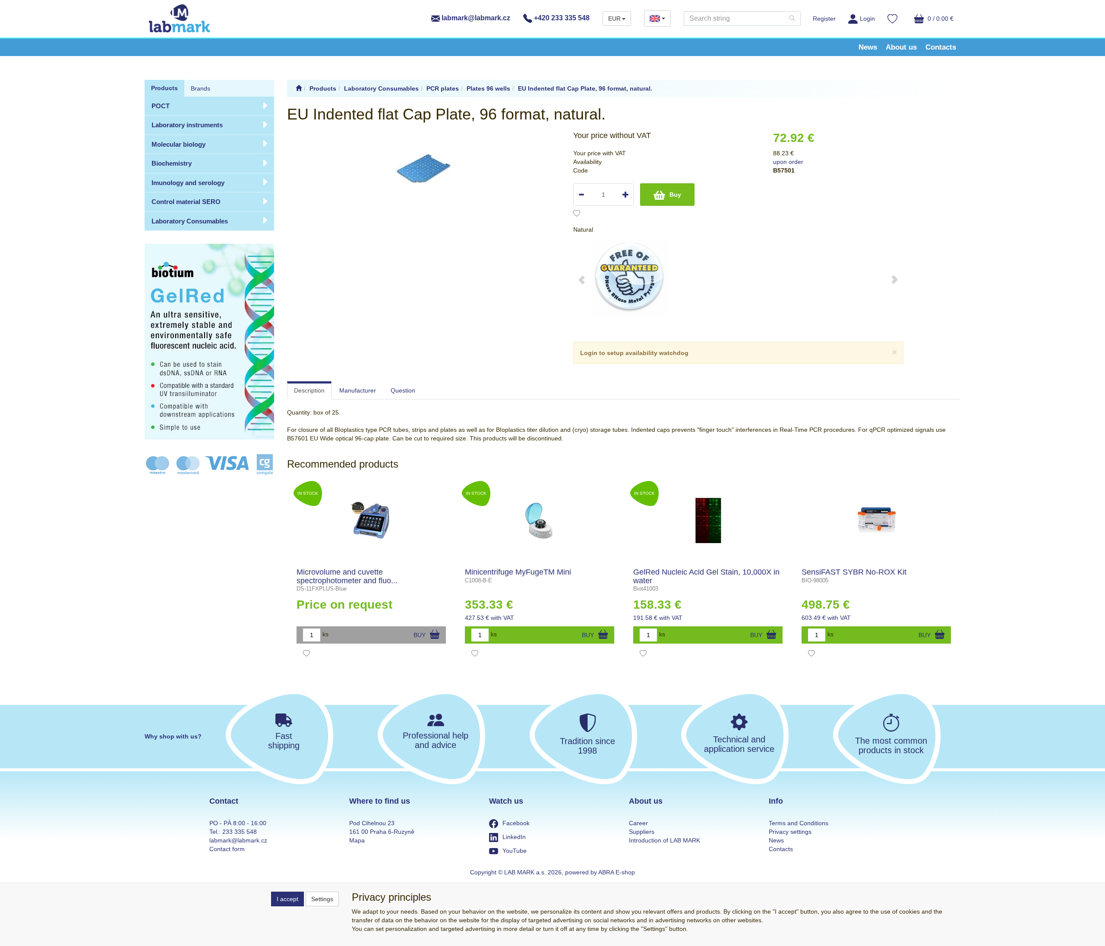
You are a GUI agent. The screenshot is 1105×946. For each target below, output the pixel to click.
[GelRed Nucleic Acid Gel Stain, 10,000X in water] (708, 521)
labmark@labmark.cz (475, 18)
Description (309, 390)
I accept (287, 899)
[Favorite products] (892, 19)
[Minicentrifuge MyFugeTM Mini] (539, 521)
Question (403, 390)
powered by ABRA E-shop (600, 872)
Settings (322, 899)
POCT (161, 106)
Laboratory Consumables (190, 221)
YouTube (514, 850)
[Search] (792, 18)
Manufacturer (357, 390)
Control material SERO (186, 201)
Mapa (357, 840)
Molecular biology (178, 144)
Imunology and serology (188, 182)
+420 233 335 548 (561, 18)
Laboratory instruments (187, 125)
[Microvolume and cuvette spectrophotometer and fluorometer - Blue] (371, 521)
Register (824, 18)
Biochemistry (172, 163)
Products (164, 88)
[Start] (299, 88)
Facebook (516, 823)
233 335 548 (239, 831)
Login (867, 18)
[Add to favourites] (576, 214)
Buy (675, 194)
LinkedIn (514, 836)
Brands (200, 88)
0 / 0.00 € (939, 18)
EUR (614, 18)
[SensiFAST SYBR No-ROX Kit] (876, 521)
